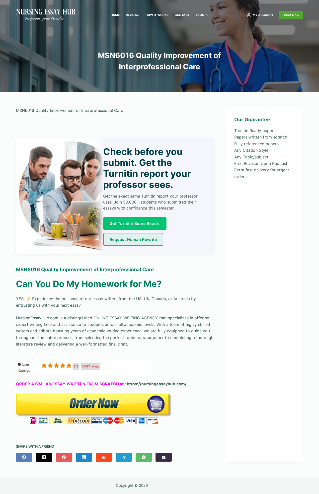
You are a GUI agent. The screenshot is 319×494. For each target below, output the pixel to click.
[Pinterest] (64, 457)
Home (115, 15)
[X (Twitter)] (44, 457)
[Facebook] (24, 457)
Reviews (132, 15)
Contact (182, 15)
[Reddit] (104, 457)
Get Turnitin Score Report (135, 223)
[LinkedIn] (84, 457)
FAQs (200, 15)
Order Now (290, 15)
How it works (157, 15)
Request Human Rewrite (133, 239)
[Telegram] (124, 457)
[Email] (164, 457)
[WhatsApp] (144, 457)
